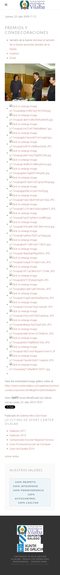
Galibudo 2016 (18, 435)
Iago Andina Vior (37, 564)
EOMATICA (17, 564)
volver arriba (12, 456)
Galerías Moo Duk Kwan (33, 415)
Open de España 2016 (22, 448)
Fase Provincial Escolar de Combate (30, 444)
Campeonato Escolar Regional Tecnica (31, 439)
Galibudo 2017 (18, 430)
